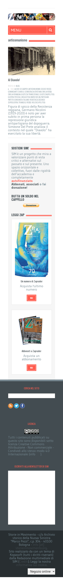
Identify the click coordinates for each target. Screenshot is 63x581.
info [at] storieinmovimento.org (31, 546)
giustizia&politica (47, 94)
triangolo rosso (24, 102)
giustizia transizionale (30, 94)
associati (32, 184)
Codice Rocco (46, 89)
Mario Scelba (35, 97)
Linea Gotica (25, 97)
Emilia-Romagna (14, 94)
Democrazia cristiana (33, 91)
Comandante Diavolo (16, 91)
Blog (18, 86)
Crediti (23, 561)
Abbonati (18, 184)
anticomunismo (34, 89)
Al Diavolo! (14, 80)
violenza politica (38, 102)
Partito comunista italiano (18, 99)
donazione (19, 188)
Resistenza (34, 99)
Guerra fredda (14, 97)
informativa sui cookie (31, 565)
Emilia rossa (47, 91)
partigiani (45, 97)
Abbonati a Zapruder (31, 351)
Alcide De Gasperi (21, 89)
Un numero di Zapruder (32, 281)
